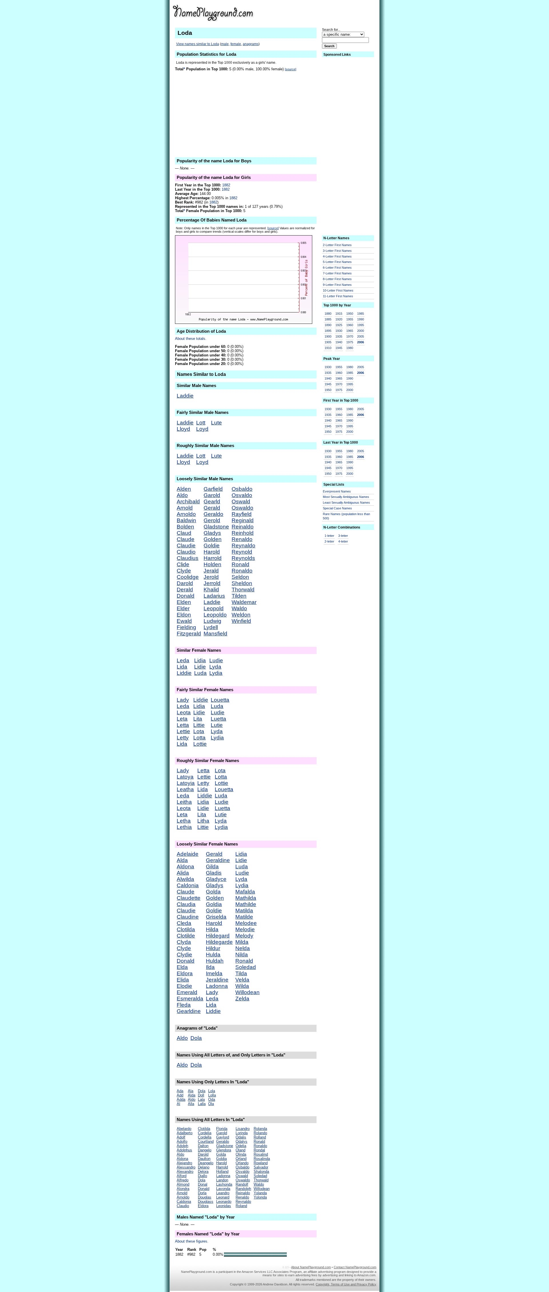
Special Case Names (337, 508)
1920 (338, 319)
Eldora (185, 973)
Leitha (184, 802)
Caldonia (188, 885)
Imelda (214, 973)
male (225, 44)
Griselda (216, 917)
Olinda (241, 1154)
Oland (240, 1150)
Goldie (212, 546)
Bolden (185, 527)
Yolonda (260, 1197)
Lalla (202, 1104)
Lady (183, 700)
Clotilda (186, 929)
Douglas (204, 1197)
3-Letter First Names (337, 250)
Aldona (185, 867)
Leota (184, 712)
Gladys (212, 533)
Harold (212, 552)
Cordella (204, 1137)
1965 (349, 330)
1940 (338, 342)
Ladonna (217, 986)
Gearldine (189, 1011)
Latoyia (186, 783)
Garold (212, 495)
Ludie (216, 660)
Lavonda (223, 1189)
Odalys (241, 1141)
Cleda (184, 923)
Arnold (185, 508)
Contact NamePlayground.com (355, 1267)
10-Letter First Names (338, 290)
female (235, 44)
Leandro (222, 1193)
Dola (196, 1038)
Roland (241, 1206)
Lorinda (242, 1133)
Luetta (218, 719)
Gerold (212, 520)
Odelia (241, 1146)
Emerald (187, 992)
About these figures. (191, 1241)
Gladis (214, 873)
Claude (185, 539)
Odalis (241, 1137)
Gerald (212, 508)
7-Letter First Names (337, 273)
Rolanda (260, 1128)
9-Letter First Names (337, 284)
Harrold (213, 558)
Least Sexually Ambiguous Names (346, 502)
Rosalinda (262, 1159)
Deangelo (205, 1163)
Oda (211, 1099)
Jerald (211, 571)
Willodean (247, 992)
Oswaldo (242, 508)
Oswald (241, 502)
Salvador (261, 1167)
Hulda (213, 955)
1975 (349, 342)
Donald (185, 596)
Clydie (184, 955)
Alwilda (185, 879)
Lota (198, 731)
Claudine (188, 917)
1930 (338, 330)
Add (180, 1095)
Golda (213, 892)
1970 (349, 336)
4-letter (343, 541)
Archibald (188, 502)
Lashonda (224, 1184)
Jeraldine (217, 980)
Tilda (241, 973)
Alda (182, 860)
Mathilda (245, 898)
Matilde (244, 917)
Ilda (210, 967)
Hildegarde (219, 942)
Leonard (222, 1197)
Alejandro (184, 1163)
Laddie (185, 396)
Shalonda (261, 1171)
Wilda (242, 986)
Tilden (239, 596)
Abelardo (184, 1128)
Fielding (186, 627)
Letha (184, 821)
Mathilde (245, 904)
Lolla (212, 1095)
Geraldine (218, 860)
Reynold (242, 552)
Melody (244, 936)
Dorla (202, 1193)
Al (178, 1104)
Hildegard (218, 936)
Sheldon (242, 583)
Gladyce (216, 879)
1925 (338, 325)
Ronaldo (242, 571)
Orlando (242, 1163)
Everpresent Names (337, 491)
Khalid (211, 590)
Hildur (213, 948)
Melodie (245, 929)
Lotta (199, 738)
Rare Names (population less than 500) (346, 516)
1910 (328, 348)
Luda (200, 673)
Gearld (212, 502)
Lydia (215, 673)
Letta (183, 725)
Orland (241, 1159)
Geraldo (213, 514)
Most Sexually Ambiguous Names (346, 497)
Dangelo (204, 1150)
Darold (185, 583)
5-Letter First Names (337, 262)
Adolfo (182, 1141)
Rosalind (261, 1154)
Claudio (186, 552)
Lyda (215, 667)
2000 (360, 330)
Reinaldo (243, 527)
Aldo (182, 495)
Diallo (202, 1176)
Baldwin (186, 520)
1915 (338, 313)
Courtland (206, 1141)
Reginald (243, 520)
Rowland (261, 1163)
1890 (328, 325)
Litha (203, 821)
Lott (200, 423)
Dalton (203, 1146)
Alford (181, 1176)
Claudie (186, 546)
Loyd (202, 429)
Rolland (260, 1137)
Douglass (205, 1201)
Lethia (184, 827)
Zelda (242, 999)
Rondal (259, 1150)
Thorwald (243, 590)
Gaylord (222, 1137)
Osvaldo (242, 495)
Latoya (185, 777)
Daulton (204, 1159)
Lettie (183, 731)
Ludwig (212, 621)
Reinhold (243, 533)
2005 (360, 336)
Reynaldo (243, 546)
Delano (203, 1167)
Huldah (215, 961)
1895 (328, 330)
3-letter (343, 535)
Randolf (242, 1184)
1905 (328, 342)
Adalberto (184, 1133)
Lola (211, 1091)
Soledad (245, 967)
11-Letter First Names (338, 296)
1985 (360, 313)
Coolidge (188, 577)
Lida (182, 667)
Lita (197, 719)
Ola (211, 1104)
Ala (190, 1091)
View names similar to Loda (197, 44)
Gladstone (216, 527)
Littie (199, 725)
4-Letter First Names (337, 256)
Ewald (184, 621)
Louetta (220, 700)
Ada (180, 1091)
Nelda (242, 948)
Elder (183, 608)
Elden (184, 602)
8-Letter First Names (337, 279)
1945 (338, 348)
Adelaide (187, 854)
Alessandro (186, 1167)
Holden (212, 564)
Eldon (184, 615)
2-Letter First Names (337, 245)
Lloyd (183, 429)
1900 (328, 336)
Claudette (188, 898)
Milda (241, 942)
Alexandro (185, 1171)
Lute (216, 423)
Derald (185, 590)
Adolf (181, 1137)
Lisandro (243, 1128)
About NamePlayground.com (311, 1267)
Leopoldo (215, 615)
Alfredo (182, 1180)
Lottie (200, 744)
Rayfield (242, 514)
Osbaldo (242, 489)
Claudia (186, 904)
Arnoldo (186, 514)
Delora (203, 1171)
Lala (201, 1099)
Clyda (184, 942)
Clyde (184, 571)
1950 (349, 313)
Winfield (241, 621)
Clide (183, 564)
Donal (202, 1184)
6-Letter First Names (337, 267)
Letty (183, 738)
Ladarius (214, 596)
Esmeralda (190, 999)
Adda (181, 1099)
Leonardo (223, 1201)
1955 (349, 319)
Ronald (240, 564)
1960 (349, 325)
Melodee (246, 923)
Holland (222, 1171)
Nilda (241, 955)
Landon (222, 1180)
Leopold (214, 608)
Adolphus (184, 1150)
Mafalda (245, 892)
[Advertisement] (332, 12)
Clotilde (186, 936)
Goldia (214, 904)
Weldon (241, 615)
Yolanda (260, 1193)
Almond (183, 1184)
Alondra (183, 1189)
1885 (328, 319)
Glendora (223, 1150)
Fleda (184, 1005)
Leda (183, 660)
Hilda (212, 929)
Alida (183, 873)
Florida (221, 1128)
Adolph (182, 1146)
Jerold (211, 577)
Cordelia (204, 1133)
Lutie (217, 725)
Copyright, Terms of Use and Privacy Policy (346, 1284)
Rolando (260, 1133)
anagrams (250, 44)
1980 (349, 348)
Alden (184, 489)
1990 (360, 319)
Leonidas (223, 1206)
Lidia (200, 660)
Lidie (200, 667)
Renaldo (242, 539)
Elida (183, 980)
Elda (182, 967)
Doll (201, 1095)
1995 (360, 325)
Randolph (243, 1189)
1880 (328, 313)
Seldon (240, 577)
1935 (338, 336)
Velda (242, 980)
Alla (191, 1104)
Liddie (184, 673)
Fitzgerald (189, 634)
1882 (226, 185)
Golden (213, 539)
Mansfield (215, 634)
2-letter (329, 541)
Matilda (244, 911)
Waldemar (244, 602)
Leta (182, 719)
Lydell (211, 627)
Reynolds (243, 558)
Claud (184, 533)
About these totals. (190, 338)
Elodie (184, 986)
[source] (290, 69)
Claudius (187, 558)
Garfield (213, 489)
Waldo (239, 608)
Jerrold (212, 583)
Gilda (212, 867)
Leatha (185, 789)
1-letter (329, 535)
